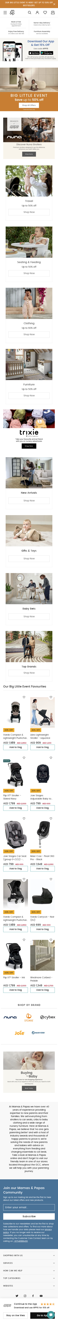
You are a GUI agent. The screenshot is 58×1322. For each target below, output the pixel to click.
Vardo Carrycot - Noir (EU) (42, 918)
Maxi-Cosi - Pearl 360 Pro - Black (42, 858)
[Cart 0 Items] (53, 12)
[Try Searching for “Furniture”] (30, 13)
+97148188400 (21, 1241)
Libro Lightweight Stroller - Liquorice (40, 736)
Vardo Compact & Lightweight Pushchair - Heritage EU (15, 737)
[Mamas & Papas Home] (12, 12)
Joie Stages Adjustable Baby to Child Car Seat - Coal (42, 797)
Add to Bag (15, 747)
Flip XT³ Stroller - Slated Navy (12, 797)
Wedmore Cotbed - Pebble (41, 979)
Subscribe (29, 1216)
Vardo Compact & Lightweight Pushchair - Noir (15, 919)
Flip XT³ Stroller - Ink (14, 977)
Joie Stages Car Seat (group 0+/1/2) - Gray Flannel (14, 858)
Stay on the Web (15, 1315)
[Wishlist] (24, 697)
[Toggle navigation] (5, 13)
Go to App (42, 1315)
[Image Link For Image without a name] (29, 27)
